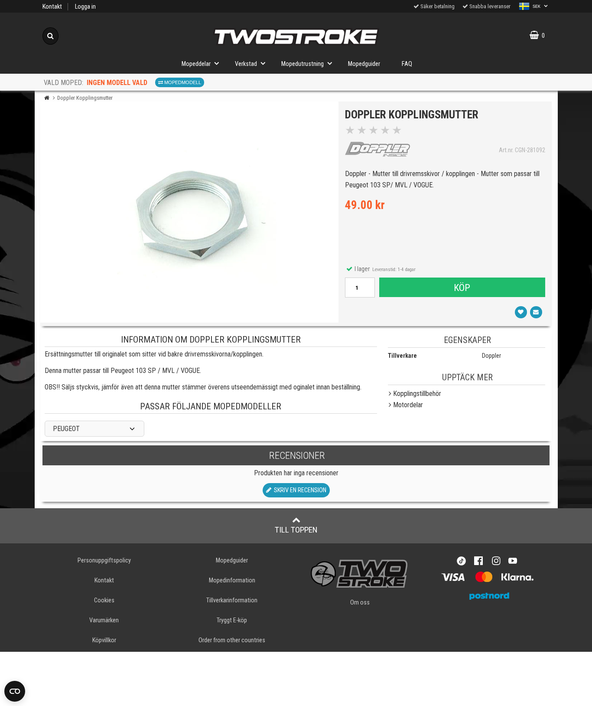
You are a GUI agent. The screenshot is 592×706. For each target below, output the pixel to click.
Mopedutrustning (302, 64)
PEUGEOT (66, 429)
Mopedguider (364, 64)
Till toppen (296, 530)
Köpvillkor (104, 640)
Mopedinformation (232, 580)
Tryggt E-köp (232, 620)
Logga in (85, 6)
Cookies (104, 600)
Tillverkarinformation (231, 600)
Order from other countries (231, 640)
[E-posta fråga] (536, 312)
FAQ (407, 64)
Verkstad (246, 64)
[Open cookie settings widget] (14, 691)
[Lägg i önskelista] (521, 312)
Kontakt (52, 6)
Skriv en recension (298, 490)
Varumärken (104, 620)
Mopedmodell (182, 82)
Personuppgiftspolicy (104, 560)
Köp (462, 287)
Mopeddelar (196, 64)
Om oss (360, 602)
